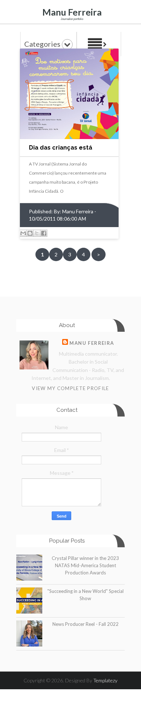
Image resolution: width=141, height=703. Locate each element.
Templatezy (105, 680)
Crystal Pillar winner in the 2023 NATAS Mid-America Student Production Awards (85, 565)
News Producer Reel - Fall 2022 (85, 624)
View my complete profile (70, 388)
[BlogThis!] (30, 233)
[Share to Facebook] (43, 233)
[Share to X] (36, 233)
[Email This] (23, 233)
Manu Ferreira (72, 12)
